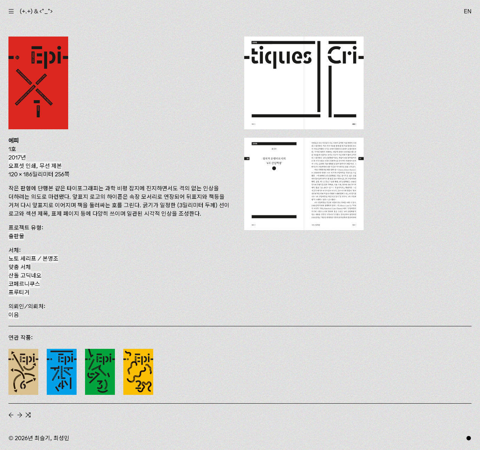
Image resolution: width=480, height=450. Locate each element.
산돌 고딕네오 (24, 275)
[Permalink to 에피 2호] (138, 372)
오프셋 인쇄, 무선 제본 (35, 165)
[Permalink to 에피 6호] (23, 372)
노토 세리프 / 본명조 (33, 258)
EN (468, 11)
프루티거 (19, 292)
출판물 (16, 236)
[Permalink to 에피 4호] (62, 372)
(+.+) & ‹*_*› (36, 11)
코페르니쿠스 (24, 283)
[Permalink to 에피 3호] (100, 372)
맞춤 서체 (19, 266)
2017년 (17, 157)
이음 (13, 314)
